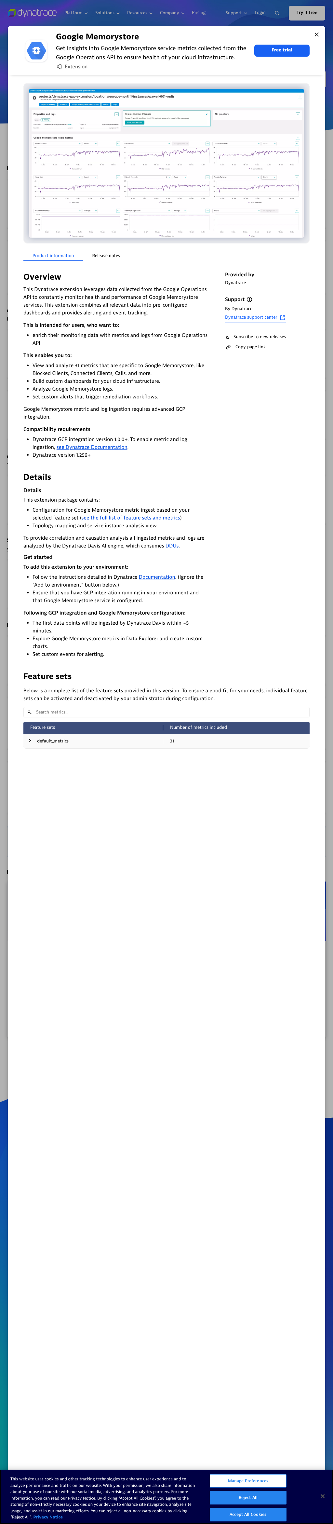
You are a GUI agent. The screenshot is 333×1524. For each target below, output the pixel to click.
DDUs (172, 546)
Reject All (248, 1497)
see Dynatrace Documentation (92, 447)
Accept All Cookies (248, 1514)
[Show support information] (249, 299)
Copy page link (250, 347)
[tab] (53, 256)
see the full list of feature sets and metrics (131, 518)
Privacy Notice (48, 1517)
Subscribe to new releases (259, 337)
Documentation (157, 577)
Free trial (282, 50)
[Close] (316, 34)
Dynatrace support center (251, 317)
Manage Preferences (248, 1481)
